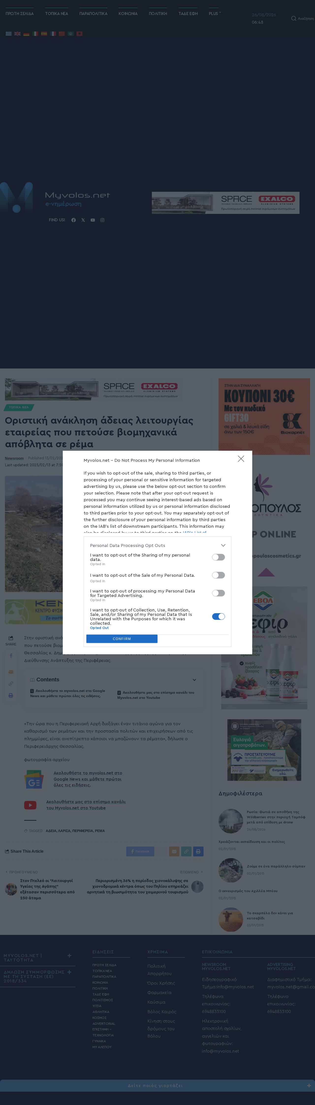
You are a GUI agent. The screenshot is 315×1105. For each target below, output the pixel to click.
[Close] (242, 460)
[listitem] (157, 545)
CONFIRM (122, 639)
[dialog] (157, 552)
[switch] (218, 557)
